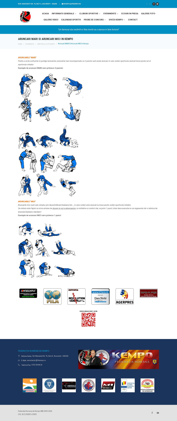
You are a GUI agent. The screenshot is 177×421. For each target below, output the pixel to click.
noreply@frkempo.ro (72, 4)
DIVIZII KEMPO (116, 19)
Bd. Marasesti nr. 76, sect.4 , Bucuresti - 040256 (38, 4)
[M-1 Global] (108, 385)
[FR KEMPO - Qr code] (88, 320)
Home (20, 44)
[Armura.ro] (149, 293)
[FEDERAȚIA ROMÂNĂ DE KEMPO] (25, 16)
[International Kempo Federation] (88, 385)
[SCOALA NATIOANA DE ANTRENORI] (147, 385)
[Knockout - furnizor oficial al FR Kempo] (28, 293)
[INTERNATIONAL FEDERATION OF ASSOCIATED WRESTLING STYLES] (52, 296)
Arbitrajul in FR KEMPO (46, 44)
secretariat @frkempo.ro (36, 360)
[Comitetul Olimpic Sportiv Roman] (128, 385)
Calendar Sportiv (71, 19)
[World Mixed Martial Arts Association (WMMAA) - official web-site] (69, 385)
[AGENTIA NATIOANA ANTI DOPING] (30, 385)
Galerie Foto (148, 13)
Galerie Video (51, 19)
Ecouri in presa (129, 13)
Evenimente (110, 13)
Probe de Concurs (94, 19)
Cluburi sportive (89, 13)
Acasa (45, 13)
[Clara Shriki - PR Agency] (100, 296)
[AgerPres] (124, 296)
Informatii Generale (63, 13)
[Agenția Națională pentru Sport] (49, 385)
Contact (133, 19)
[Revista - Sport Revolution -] (76, 296)
